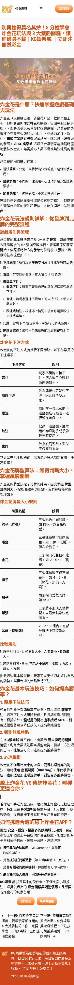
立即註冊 (29, 969)
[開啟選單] (41, 8)
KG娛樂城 (21, 8)
